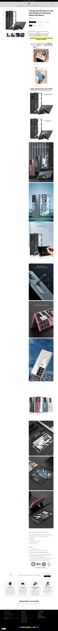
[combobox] (3, 628)
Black (31, 25)
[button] (5, 3)
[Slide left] (5, 35)
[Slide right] (26, 35)
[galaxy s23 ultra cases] (41, 182)
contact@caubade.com (10, 613)
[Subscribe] (36, 606)
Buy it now (38, 35)
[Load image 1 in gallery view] (9, 35)
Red (43, 25)
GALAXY (46, 90)
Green (35, 25)
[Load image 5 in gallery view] (22, 35)
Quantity (30, 27)
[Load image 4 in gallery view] (18, 35)
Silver (39, 25)
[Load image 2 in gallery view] (13, 35)
